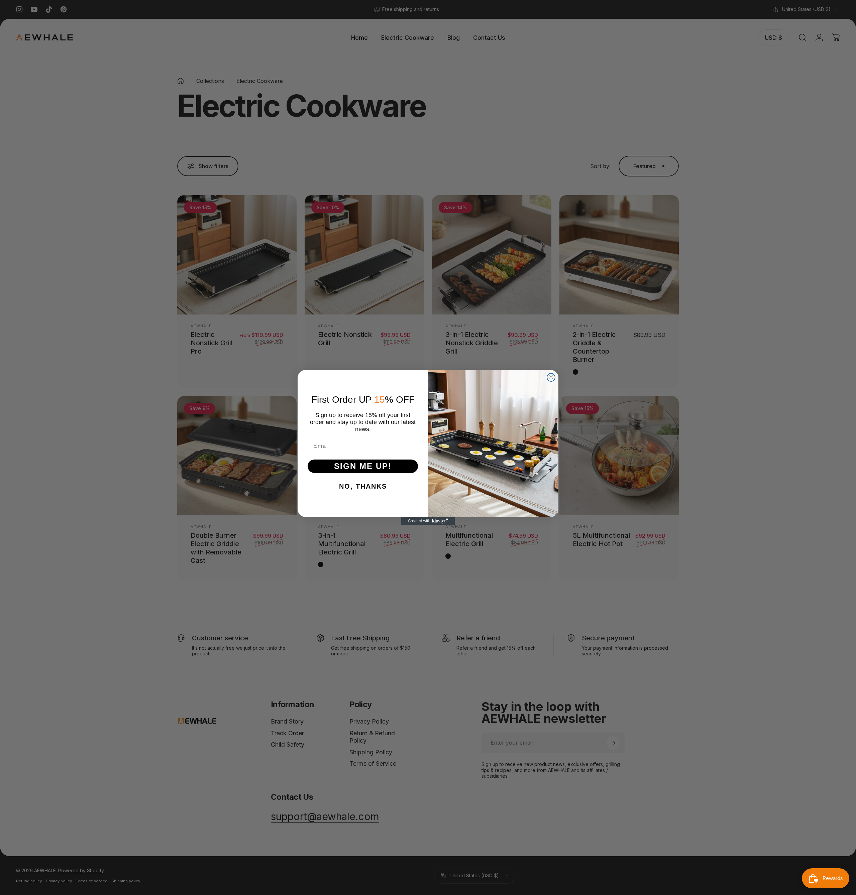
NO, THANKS (363, 486)
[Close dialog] (551, 377)
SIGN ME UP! (363, 466)
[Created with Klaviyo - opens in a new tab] (428, 521)
